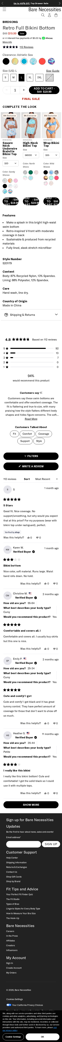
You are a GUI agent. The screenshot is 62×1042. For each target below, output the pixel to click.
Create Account (14, 967)
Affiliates (10, 940)
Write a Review (38, 467)
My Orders (11, 972)
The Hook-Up (12, 918)
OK (42, 1037)
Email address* (13, 837)
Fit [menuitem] (14, 433)
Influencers (11, 950)
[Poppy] (42, 63)
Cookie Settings (13, 1037)
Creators (10, 945)
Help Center (12, 857)
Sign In (9, 963)
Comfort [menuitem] (27, 433)
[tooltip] (41, 393)
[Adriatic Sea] (24, 63)
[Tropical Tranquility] (51, 63)
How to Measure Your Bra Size (21, 913)
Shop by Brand (13, 881)
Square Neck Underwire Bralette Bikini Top (10, 149)
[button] (3, 9)
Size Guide (52, 70)
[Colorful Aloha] (15, 63)
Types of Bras (12, 904)
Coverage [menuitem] (43, 433)
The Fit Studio (12, 899)
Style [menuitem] (39, 441)
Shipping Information (16, 862)
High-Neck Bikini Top (30, 144)
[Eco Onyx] (6, 63)
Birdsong (10, 22)
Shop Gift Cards (14, 876)
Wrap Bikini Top (51, 144)
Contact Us (11, 871)
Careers (10, 931)
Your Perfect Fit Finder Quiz (19, 894)
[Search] (43, 15)
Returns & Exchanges (16, 867)
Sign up (51, 844)
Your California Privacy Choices (27, 1005)
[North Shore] (33, 63)
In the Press (12, 935)
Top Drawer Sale (31, 3)
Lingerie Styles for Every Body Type (23, 908)
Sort (27, 479)
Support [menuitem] (25, 441)
